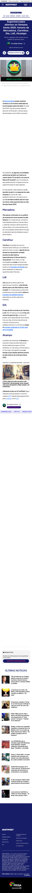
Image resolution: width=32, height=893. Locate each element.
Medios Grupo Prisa (16, 888)
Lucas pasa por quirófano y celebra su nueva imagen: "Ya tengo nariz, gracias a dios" (20, 793)
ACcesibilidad (19, 845)
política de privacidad (22, 843)
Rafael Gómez (18, 43)
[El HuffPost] (11, 5)
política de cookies (21, 838)
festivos (17, 411)
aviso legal (19, 840)
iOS (17, 398)
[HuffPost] (8, 829)
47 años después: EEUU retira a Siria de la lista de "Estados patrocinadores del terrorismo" (20, 781)
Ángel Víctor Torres (25, 1)
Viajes (23, 16)
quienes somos (6, 837)
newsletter (5, 842)
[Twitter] (24, 43)
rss (3, 844)
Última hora (25, 5)
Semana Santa (9, 101)
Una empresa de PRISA (16, 884)
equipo (4, 834)
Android (8, 398)
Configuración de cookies (21, 835)
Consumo (16, 12)
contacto (5, 839)
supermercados (6, 411)
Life (4, 16)
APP (9, 396)
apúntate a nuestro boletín (16, 661)
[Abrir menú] (3, 5)
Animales (12, 16)
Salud (7, 16)
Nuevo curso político (14, 1)
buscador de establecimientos (13, 295)
